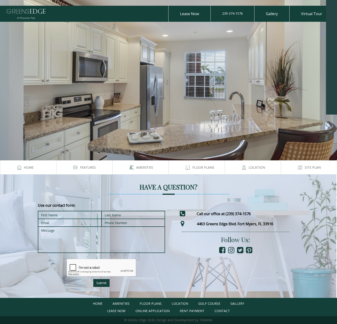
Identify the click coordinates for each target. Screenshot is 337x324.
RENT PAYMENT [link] (192, 311)
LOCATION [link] (180, 303)
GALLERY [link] (237, 303)
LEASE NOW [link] (116, 311)
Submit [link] (101, 283)
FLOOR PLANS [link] (151, 303)
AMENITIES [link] (121, 303)
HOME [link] (97, 303)
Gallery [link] (272, 13)
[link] (331, 5)
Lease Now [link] (189, 13)
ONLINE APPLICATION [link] (152, 311)
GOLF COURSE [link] (209, 303)
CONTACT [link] (222, 311)
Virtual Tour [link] (311, 13)
